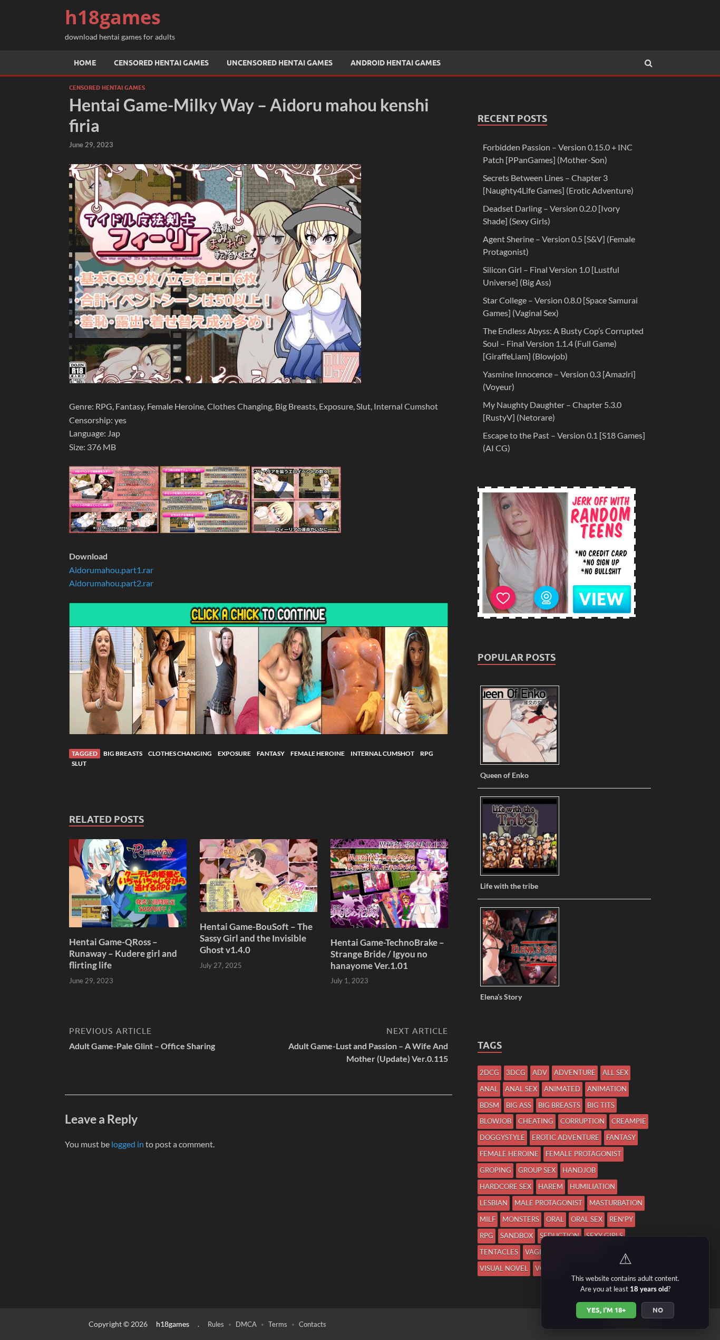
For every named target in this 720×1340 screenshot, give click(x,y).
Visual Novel (504, 1268)
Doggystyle (502, 1137)
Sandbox (516, 1235)
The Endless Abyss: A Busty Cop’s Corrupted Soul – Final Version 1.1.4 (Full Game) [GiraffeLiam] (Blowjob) (563, 343)
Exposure (234, 753)
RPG (426, 753)
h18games (113, 17)
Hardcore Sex (505, 1186)
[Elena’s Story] (523, 986)
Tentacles (499, 1252)
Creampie (628, 1121)
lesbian (494, 1203)
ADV (539, 1072)
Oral (555, 1219)
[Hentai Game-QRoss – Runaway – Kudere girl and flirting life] (128, 930)
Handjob (579, 1170)
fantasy (271, 753)
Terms (277, 1324)
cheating (535, 1121)
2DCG (489, 1072)
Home (85, 63)
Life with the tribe (509, 885)
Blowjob (495, 1121)
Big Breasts (122, 753)
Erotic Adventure (565, 1137)
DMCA (246, 1324)
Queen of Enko (504, 775)
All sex (615, 1072)
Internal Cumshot (382, 753)
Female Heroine (317, 753)
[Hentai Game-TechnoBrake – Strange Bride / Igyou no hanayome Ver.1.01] (389, 930)
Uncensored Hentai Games (280, 63)
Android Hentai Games (396, 63)
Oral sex (586, 1219)
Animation (607, 1089)
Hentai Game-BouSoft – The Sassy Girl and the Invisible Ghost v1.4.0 (256, 938)
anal (489, 1089)
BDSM (489, 1105)
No (658, 1310)
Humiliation (592, 1186)
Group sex (537, 1170)
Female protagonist (583, 1153)
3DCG (516, 1072)
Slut (79, 763)
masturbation (616, 1203)
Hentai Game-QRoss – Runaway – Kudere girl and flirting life (123, 953)
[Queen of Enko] (523, 764)
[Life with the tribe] (523, 875)
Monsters (520, 1219)
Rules (216, 1324)
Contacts (312, 1324)
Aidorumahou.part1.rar (111, 570)
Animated (562, 1089)
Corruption (582, 1121)
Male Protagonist (548, 1203)
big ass (518, 1105)
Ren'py (621, 1219)
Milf (487, 1219)
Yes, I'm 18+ (606, 1310)
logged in (127, 1144)
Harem (550, 1186)
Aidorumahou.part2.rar (111, 583)
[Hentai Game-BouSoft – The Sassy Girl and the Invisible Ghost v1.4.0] (258, 914)
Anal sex (521, 1089)
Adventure (575, 1072)
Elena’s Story (501, 996)
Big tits (601, 1105)
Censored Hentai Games (161, 63)
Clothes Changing (180, 753)
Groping (495, 1170)
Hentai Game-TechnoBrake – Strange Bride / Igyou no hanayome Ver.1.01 (387, 954)
